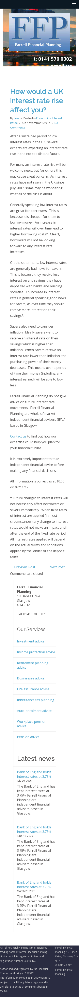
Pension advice (28, 737)
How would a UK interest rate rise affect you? (36, 100)
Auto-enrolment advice (34, 710)
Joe (16, 118)
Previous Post (22, 567)
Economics (43, 118)
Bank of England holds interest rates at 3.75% (34, 774)
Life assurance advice (33, 689)
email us (61, 66)
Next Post (59, 567)
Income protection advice (36, 652)
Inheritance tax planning (35, 700)
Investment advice (30, 641)
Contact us (18, 436)
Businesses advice (30, 678)
